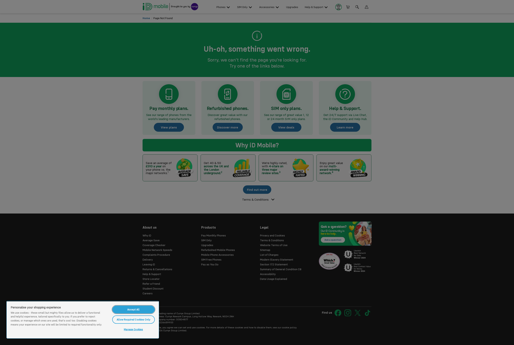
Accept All (133, 309)
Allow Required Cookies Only (134, 319)
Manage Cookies (133, 329)
